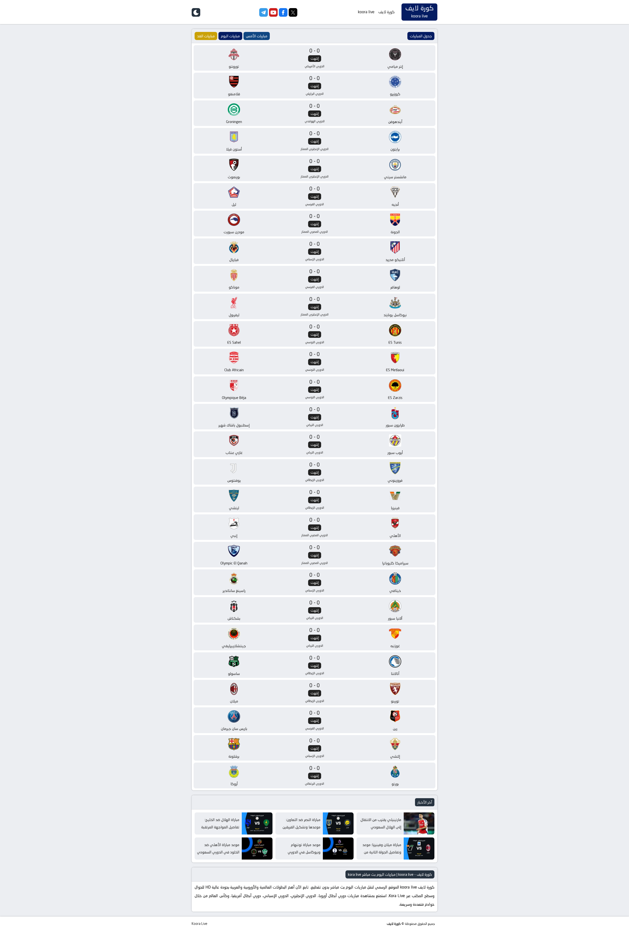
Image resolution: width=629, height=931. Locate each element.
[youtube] (273, 15)
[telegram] (263, 15)
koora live (366, 12)
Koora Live (199, 923)
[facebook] (283, 15)
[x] (293, 15)
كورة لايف (386, 12)
